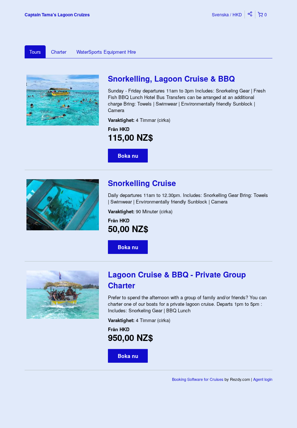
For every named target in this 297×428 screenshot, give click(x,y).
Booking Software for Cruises (198, 379)
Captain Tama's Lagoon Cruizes (57, 14)
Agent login (262, 379)
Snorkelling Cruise (142, 182)
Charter (58, 51)
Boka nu (128, 155)
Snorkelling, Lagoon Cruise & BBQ (171, 78)
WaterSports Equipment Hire (106, 51)
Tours (35, 51)
